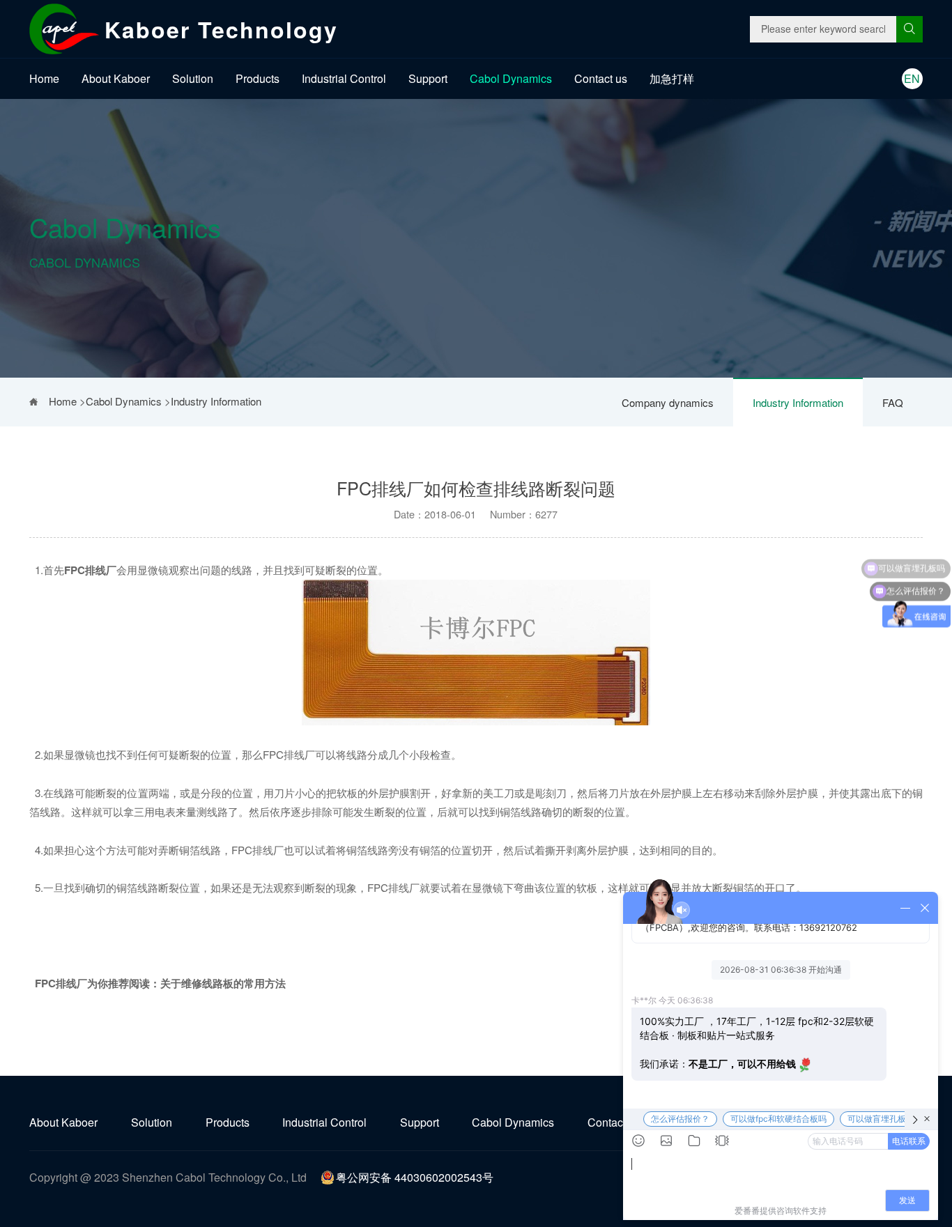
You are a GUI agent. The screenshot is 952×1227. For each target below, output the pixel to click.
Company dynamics (668, 402)
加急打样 (672, 78)
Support (427, 78)
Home (44, 78)
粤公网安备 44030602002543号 (414, 1177)
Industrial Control (344, 78)
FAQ (892, 402)
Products (257, 78)
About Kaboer (116, 78)
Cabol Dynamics (511, 78)
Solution (192, 78)
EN (912, 78)
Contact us (600, 78)
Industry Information (798, 402)
